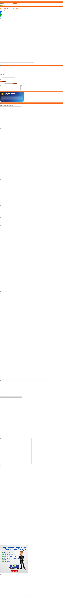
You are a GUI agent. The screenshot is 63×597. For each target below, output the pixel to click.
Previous (1, 63)
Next (4, 63)
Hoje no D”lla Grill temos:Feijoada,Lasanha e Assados (13, 8)
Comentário (2, 74)
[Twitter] (31, 13)
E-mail (1, 77)
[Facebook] (31, 12)
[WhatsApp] (31, 15)
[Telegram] (31, 16)
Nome (1, 76)
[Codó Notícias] (2, 5)
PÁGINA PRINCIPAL (5, 1)
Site (0, 79)
